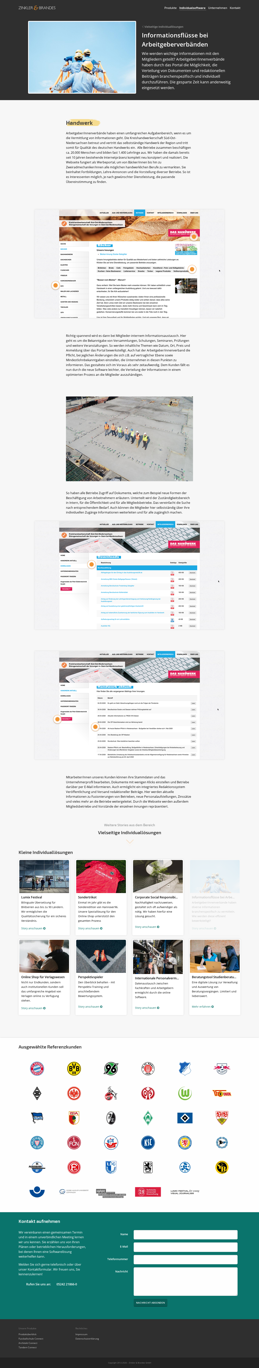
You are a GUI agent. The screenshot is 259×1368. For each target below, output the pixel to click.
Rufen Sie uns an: (38, 1284)
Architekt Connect (28, 1343)
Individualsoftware (192, 7)
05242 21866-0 (67, 1284)
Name (124, 1234)
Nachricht (121, 1271)
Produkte (170, 7)
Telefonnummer (117, 1259)
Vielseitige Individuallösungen (163, 26)
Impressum (81, 1334)
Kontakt (235, 7)
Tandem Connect (28, 1347)
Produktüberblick (27, 1334)
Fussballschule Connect (31, 1338)
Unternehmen (218, 7)
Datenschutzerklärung (87, 1338)
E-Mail (124, 1246)
